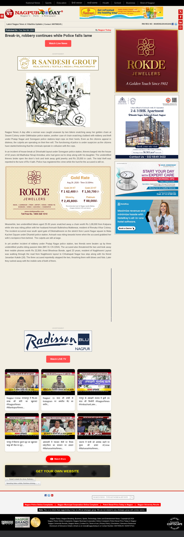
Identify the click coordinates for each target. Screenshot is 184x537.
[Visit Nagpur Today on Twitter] (176, 24)
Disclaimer (115, 523)
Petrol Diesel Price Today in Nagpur (118, 505)
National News (33, 3)
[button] (22, 390)
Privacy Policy (105, 523)
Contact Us (84, 523)
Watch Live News (58, 43)
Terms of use (94, 523)
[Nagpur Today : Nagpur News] (34, 14)
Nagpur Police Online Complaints (39, 505)
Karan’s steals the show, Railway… (20, 479)
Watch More (60, 459)
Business (130, 3)
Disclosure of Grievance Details (61, 526)
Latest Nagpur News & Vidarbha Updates (24, 24)
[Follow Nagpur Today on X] (49, 495)
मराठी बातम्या (92, 3)
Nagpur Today (104, 30)
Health (106, 3)
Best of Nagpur (147, 3)
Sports (48, 3)
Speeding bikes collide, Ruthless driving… (22, 483)
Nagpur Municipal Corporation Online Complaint (78, 505)
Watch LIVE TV (58, 359)
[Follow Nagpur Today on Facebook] (46, 495)
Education (61, 3)
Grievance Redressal (128, 523)
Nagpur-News (74, 523)
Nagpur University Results (148, 505)
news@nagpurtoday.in (91, 526)
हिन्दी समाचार (77, 3)
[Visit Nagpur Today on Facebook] (173, 24)
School (117, 3)
